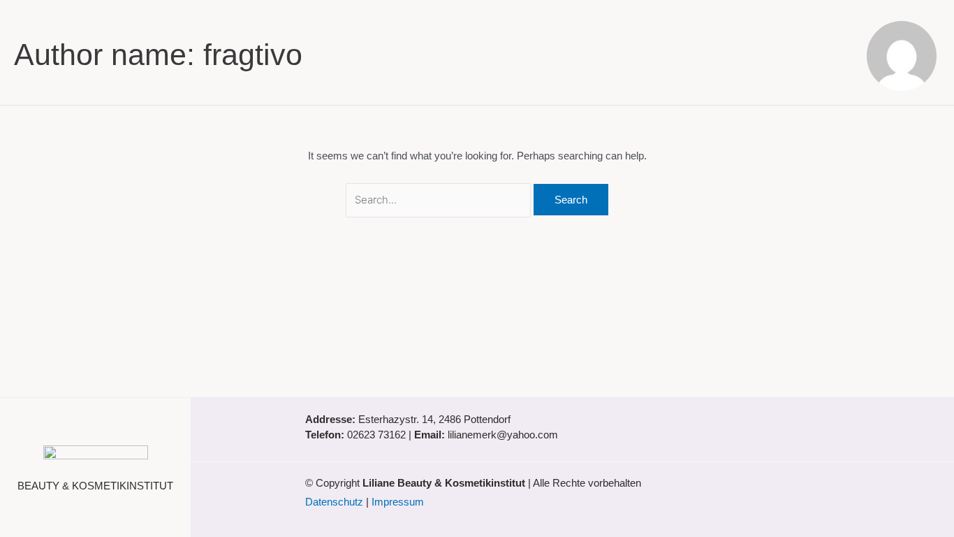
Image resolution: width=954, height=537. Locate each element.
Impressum (398, 502)
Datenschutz (334, 502)
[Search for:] (440, 200)
